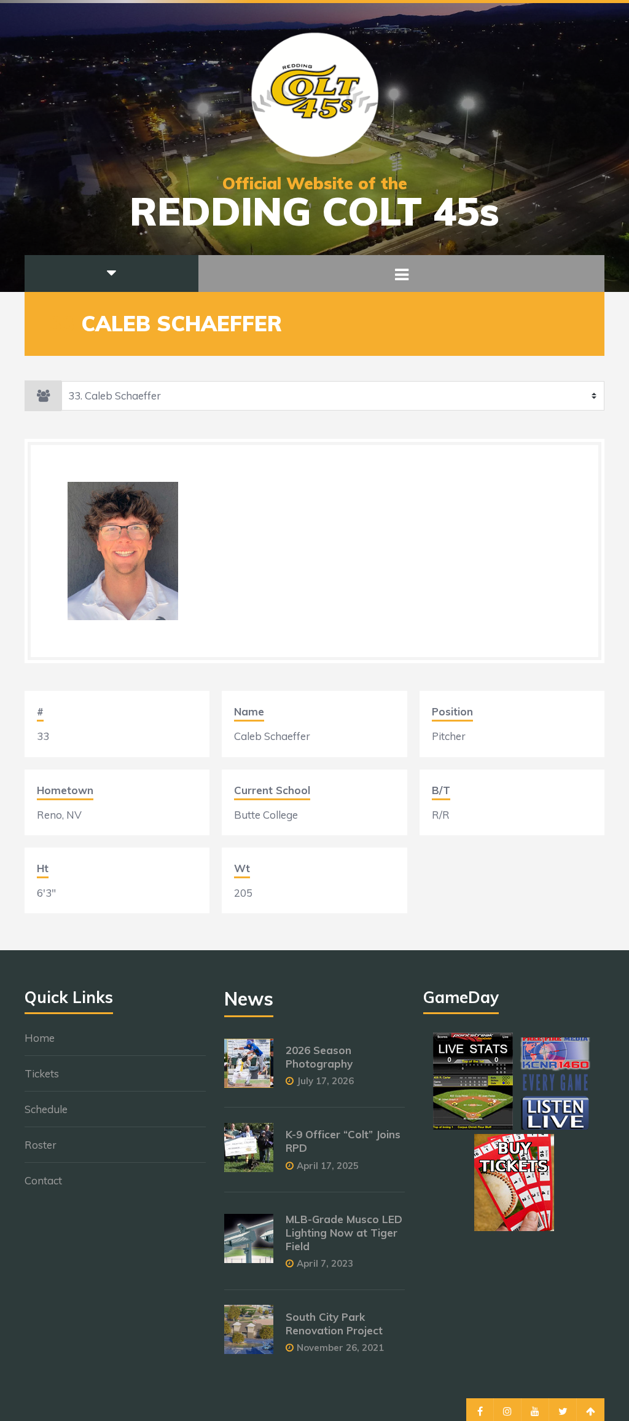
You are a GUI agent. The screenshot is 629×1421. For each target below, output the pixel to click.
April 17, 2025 (328, 1165)
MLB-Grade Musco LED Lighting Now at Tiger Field (344, 1233)
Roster (41, 1145)
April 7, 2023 (325, 1263)
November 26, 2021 (340, 1347)
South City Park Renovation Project (334, 1323)
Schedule (46, 1109)
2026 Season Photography (319, 1057)
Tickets (42, 1073)
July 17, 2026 (325, 1081)
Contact (43, 1180)
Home (40, 1038)
